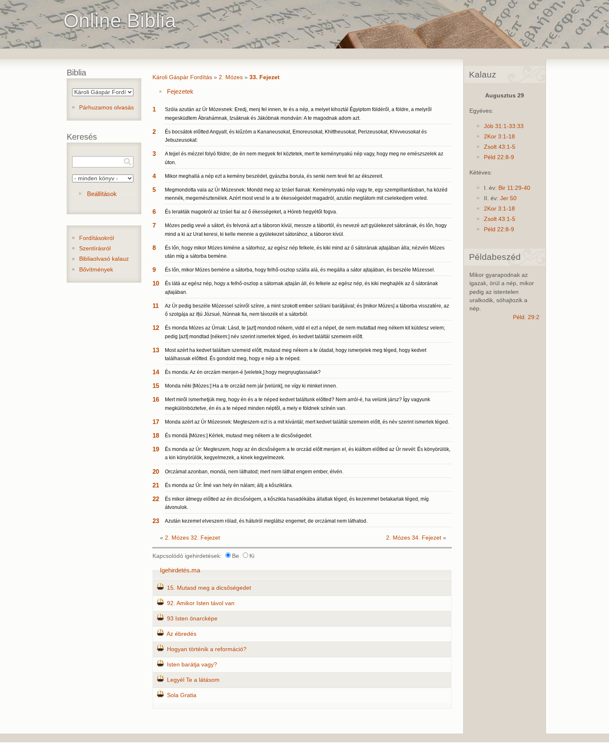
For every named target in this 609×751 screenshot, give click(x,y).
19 (155, 449)
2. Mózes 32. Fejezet (192, 538)
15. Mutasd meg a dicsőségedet (209, 588)
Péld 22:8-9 (499, 157)
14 (155, 372)
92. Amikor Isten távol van (200, 603)
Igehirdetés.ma (180, 570)
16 (155, 399)
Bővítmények (96, 269)
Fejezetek (180, 91)
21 (155, 485)
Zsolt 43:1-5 (499, 147)
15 (155, 385)
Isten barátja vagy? (192, 664)
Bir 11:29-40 (514, 188)
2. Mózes (231, 77)
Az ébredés (181, 634)
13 (155, 350)
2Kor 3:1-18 (499, 136)
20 (155, 471)
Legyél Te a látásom (193, 680)
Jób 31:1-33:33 (504, 126)
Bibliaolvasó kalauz (104, 259)
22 (155, 498)
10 (155, 283)
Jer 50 (508, 198)
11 (155, 305)
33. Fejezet (264, 77)
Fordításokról (96, 238)
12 (155, 327)
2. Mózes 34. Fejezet (413, 538)
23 (155, 520)
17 (155, 421)
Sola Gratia (181, 695)
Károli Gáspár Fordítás (182, 77)
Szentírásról (95, 248)
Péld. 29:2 (526, 317)
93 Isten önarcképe (192, 618)
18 (155, 435)
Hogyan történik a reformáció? (207, 649)
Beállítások (102, 193)
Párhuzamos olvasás (106, 107)
